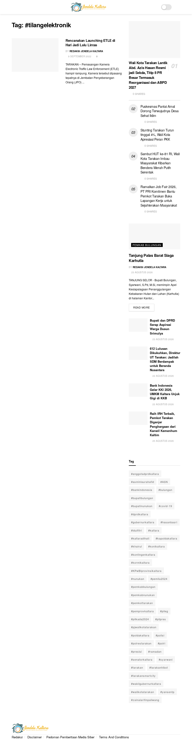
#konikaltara (156, 546)
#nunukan (137, 579)
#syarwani (166, 659)
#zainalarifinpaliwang (145, 700)
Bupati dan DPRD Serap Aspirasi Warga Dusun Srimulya (162, 326)
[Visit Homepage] (88, 7)
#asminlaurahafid (142, 482)
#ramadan (155, 651)
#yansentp (167, 692)
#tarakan (137, 667)
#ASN (164, 482)
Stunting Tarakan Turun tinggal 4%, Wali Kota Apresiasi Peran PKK (157, 135)
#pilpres (160, 619)
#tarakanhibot (158, 667)
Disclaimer (34, 737)
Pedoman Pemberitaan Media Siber (70, 737)
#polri (161, 643)
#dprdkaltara (139, 514)
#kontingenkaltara (143, 554)
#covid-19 (165, 506)
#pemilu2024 (159, 579)
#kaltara (153, 530)
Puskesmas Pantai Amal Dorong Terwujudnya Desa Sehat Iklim (159, 111)
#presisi (136, 651)
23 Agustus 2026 (142, 272)
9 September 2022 (79, 56)
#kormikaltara (140, 562)
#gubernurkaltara (142, 522)
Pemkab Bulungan (147, 245)
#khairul (136, 546)
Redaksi (17, 737)
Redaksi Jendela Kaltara (86, 51)
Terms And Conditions (114, 737)
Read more (143, 306)
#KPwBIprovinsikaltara (146, 571)
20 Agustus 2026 (163, 441)
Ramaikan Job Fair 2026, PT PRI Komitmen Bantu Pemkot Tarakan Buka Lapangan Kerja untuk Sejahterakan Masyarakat (158, 195)
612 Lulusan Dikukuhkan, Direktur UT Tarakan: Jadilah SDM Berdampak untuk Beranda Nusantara (165, 359)
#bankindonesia (141, 490)
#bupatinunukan (141, 506)
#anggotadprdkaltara (145, 474)
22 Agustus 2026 (163, 375)
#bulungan (165, 490)
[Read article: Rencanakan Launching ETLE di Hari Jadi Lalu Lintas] (35, 55)
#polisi (160, 635)
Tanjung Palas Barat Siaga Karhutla (151, 258)
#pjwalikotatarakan (143, 627)
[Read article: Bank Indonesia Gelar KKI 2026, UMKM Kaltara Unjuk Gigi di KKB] (138, 390)
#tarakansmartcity (143, 676)
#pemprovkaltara (142, 611)
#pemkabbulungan (143, 587)
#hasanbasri (169, 522)
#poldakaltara (140, 635)
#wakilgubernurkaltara (146, 683)
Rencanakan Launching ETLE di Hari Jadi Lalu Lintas (90, 42)
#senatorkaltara (141, 659)
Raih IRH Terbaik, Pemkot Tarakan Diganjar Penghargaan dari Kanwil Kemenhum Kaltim (163, 424)
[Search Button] (178, 7)
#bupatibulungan (142, 498)
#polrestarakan (141, 643)
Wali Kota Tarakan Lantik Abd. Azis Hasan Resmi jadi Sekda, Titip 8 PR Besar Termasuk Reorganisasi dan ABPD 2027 (148, 75)
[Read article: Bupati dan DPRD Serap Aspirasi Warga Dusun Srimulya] (138, 325)
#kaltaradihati (140, 538)
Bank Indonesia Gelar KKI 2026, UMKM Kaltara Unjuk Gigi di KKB (165, 391)
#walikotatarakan (142, 692)
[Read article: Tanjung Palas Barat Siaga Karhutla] (154, 236)
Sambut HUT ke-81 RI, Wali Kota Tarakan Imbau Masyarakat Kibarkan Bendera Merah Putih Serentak (160, 162)
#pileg (164, 611)
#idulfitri (136, 530)
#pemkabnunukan (143, 595)
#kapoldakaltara (166, 538)
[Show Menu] (14, 7)
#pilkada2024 (140, 619)
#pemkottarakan (142, 603)
